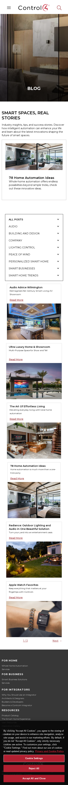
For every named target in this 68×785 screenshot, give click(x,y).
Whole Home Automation (15, 665)
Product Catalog (10, 715)
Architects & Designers (13, 698)
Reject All (34, 768)
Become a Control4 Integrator (17, 705)
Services (6, 669)
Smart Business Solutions (14, 679)
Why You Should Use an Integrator (19, 694)
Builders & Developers (12, 701)
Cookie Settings (34, 758)
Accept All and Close (34, 778)
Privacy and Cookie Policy (49, 751)
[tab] (34, 219)
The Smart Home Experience (16, 719)
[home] (34, 7)
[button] (9, 8)
